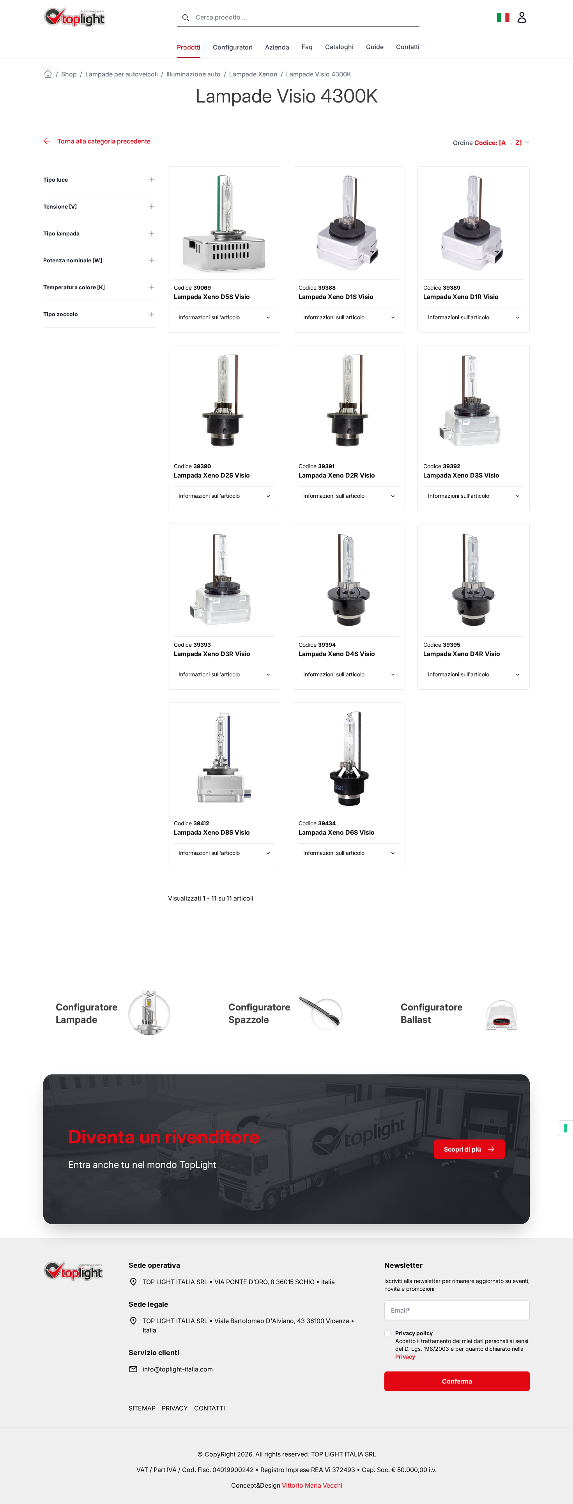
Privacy (405, 1356)
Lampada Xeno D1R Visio (461, 297)
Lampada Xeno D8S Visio (212, 832)
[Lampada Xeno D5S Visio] (224, 222)
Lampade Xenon (253, 74)
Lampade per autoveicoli (121, 74)
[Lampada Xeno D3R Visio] (224, 579)
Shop (69, 74)
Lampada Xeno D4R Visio (461, 654)
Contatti (407, 47)
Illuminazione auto (193, 74)
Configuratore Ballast (432, 1013)
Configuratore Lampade (87, 1013)
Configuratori (233, 47)
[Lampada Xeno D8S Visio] (224, 758)
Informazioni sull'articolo (209, 317)
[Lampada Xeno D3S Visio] (473, 401)
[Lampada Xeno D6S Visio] (349, 758)
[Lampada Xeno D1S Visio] (349, 222)
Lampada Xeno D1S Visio (336, 297)
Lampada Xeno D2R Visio (337, 475)
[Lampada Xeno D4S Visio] (349, 579)
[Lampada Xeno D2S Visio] (224, 401)
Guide (375, 47)
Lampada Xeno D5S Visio (212, 297)
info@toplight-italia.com (178, 1369)
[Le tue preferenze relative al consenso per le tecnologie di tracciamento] (565, 1128)
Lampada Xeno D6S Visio (337, 832)
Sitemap (142, 1408)
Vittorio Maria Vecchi (312, 1485)
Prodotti (188, 47)
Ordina (487, 143)
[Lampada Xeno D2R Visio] (349, 401)
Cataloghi (339, 47)
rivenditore (164, 1136)
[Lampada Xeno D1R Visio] (473, 222)
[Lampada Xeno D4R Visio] (473, 579)
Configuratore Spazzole (259, 1013)
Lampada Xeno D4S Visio (337, 654)
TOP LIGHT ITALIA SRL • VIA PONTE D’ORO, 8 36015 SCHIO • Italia (239, 1282)
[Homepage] (48, 74)
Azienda (277, 47)
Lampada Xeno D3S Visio (461, 475)
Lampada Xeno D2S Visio (212, 475)
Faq (307, 47)
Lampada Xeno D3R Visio (212, 654)
